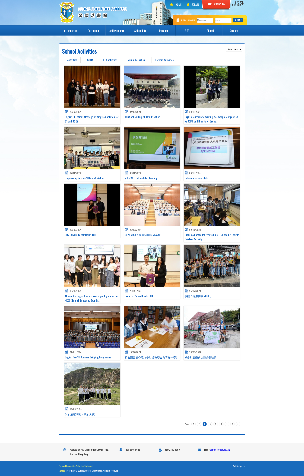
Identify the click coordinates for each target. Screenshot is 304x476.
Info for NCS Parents (239, 3)
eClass (196, 5)
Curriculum (93, 30)
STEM (90, 60)
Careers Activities (164, 60)
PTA (187, 30)
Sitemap (62, 470)
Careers (233, 30)
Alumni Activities (136, 60)
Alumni (210, 30)
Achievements (116, 30)
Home (178, 5)
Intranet (163, 30)
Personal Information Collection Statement (76, 466)
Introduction (70, 30)
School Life (140, 30)
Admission (219, 4)
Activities (72, 60)
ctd (244, 466)
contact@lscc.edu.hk (220, 449)
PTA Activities (110, 60)
